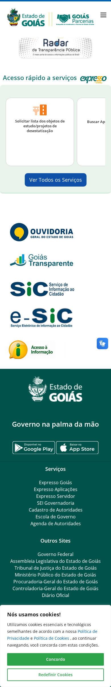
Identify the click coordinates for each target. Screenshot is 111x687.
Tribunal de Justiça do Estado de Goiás (56, 568)
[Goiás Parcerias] (50, 17)
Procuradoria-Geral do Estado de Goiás (55, 581)
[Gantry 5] (55, 389)
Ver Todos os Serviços (55, 179)
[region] (55, 646)
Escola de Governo (56, 517)
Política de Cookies (52, 638)
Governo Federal (55, 554)
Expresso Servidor (55, 496)
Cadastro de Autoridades (56, 510)
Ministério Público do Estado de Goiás (55, 575)
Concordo (55, 659)
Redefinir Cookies (55, 674)
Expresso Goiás (55, 482)
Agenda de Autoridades (55, 523)
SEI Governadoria (55, 503)
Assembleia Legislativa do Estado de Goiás (55, 561)
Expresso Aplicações (55, 489)
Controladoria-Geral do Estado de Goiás (55, 588)
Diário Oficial (55, 595)
